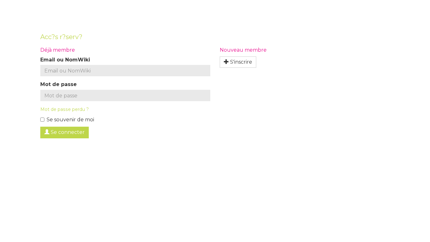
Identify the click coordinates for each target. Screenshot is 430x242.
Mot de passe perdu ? (64, 109)
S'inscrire (240, 62)
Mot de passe (58, 84)
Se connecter (67, 132)
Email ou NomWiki (65, 60)
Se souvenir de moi (70, 120)
